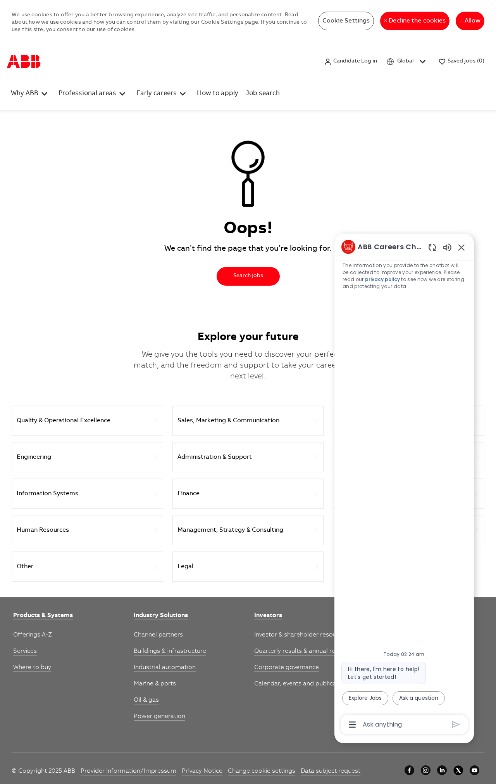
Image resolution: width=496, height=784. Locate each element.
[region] (404, 484)
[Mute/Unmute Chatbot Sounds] (447, 247)
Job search (263, 93)
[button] (350, 61)
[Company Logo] (24, 62)
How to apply (217, 93)
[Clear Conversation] (432, 247)
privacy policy (382, 279)
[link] (43, 615)
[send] (456, 724)
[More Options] (352, 724)
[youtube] (474, 770)
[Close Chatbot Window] (461, 247)
